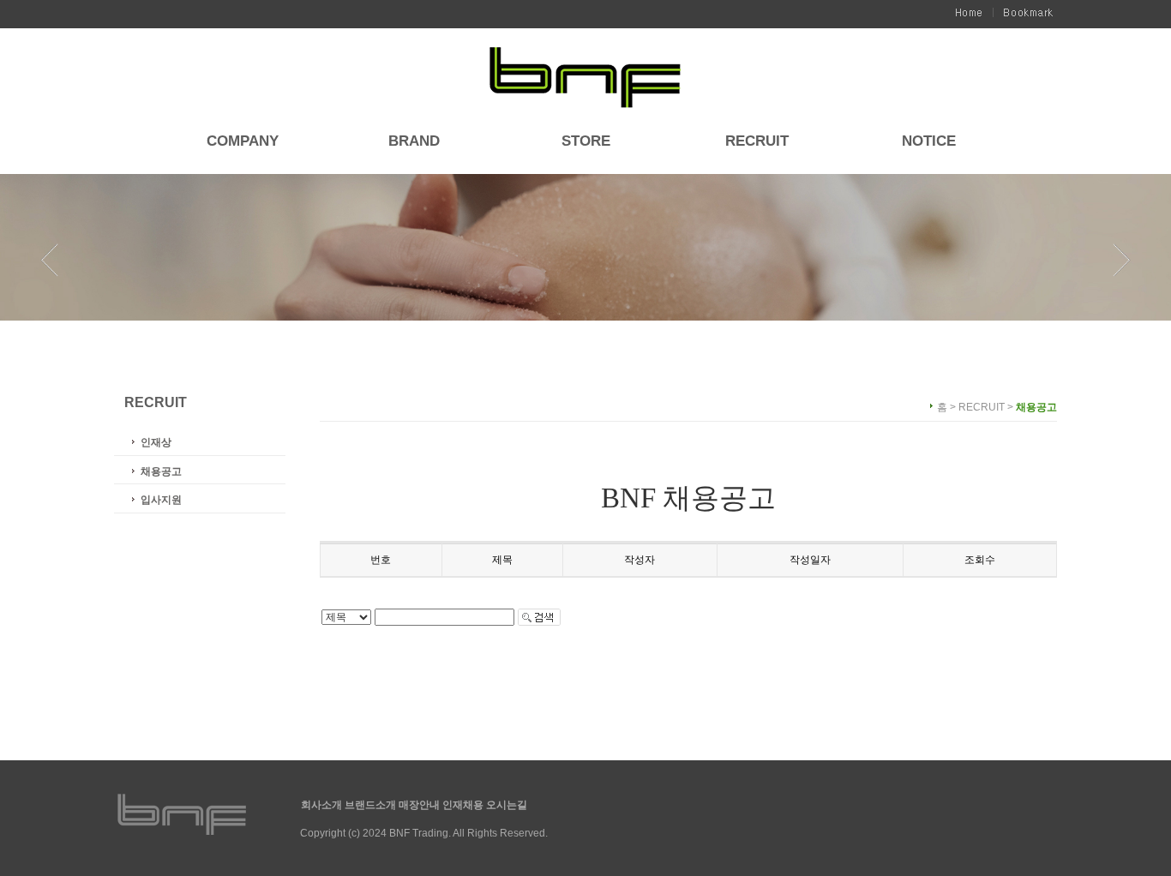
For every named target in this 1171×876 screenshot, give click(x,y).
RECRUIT (757, 142)
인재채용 (464, 805)
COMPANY (243, 142)
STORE (585, 142)
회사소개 (323, 805)
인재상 (156, 442)
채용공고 (161, 471)
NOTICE (929, 142)
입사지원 (161, 500)
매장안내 (420, 805)
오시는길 (506, 805)
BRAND (414, 142)
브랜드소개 (372, 805)
